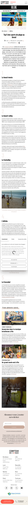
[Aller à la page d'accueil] (5, 2)
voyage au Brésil (8, 46)
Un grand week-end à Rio (10, 362)
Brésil (11, 31)
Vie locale (4, 31)
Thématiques (20, 10)
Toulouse (18, 478)
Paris (4, 478)
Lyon (4, 465)
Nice (16, 472)
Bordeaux (5, 457)
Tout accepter (14, 259)
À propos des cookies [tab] (22, 239)
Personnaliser (13, 263)
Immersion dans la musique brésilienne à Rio (11, 330)
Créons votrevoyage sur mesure (7, 502)
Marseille (17, 465)
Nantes (5, 472)
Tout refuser (14, 266)
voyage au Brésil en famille (8, 297)
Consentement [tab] (4, 239)
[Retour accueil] (14, 7)
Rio (24, 146)
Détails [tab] (13, 239)
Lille (16, 457)
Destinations (6, 10)
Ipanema (10, 84)
